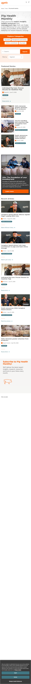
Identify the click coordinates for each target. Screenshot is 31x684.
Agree (15, 672)
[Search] (26, 2)
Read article (5, 101)
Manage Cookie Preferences (15, 681)
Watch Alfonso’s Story (7, 227)
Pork (6, 8)
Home (2, 8)
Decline (15, 677)
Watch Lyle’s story (6, 259)
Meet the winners (6, 321)
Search (24, 52)
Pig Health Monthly (13, 8)
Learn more (9, 191)
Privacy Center (18, 669)
